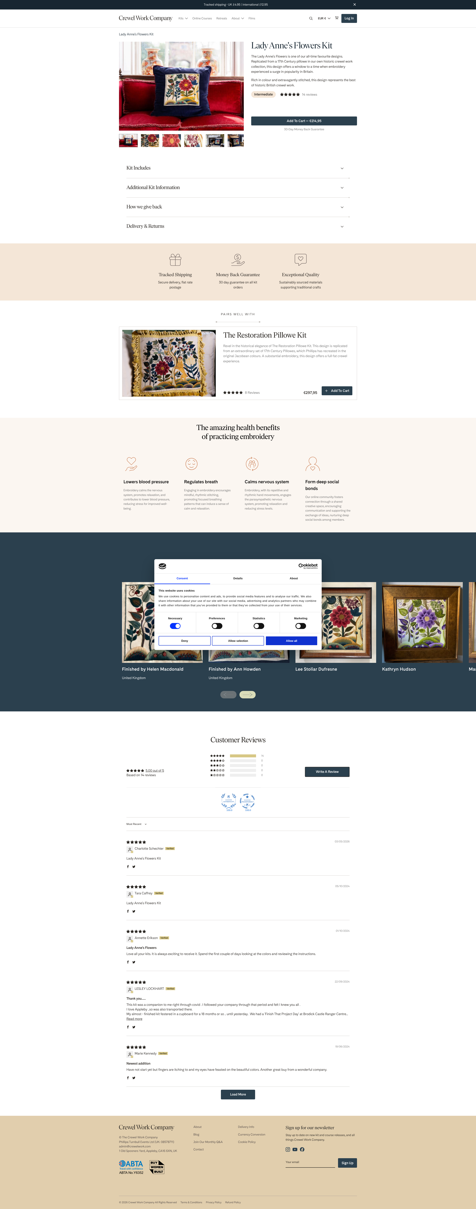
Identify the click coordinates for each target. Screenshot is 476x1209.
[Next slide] (247, 694)
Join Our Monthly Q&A (208, 1142)
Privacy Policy (213, 1202)
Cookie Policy (247, 1142)
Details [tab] (238, 578)
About (197, 1127)
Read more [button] (134, 1019)
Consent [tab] (182, 578)
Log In (350, 19)
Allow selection (238, 640)
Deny (184, 640)
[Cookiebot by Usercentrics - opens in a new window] (301, 566)
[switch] (217, 626)
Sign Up (347, 1163)
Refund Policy (233, 1202)
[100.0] (228, 801)
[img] (136, 842)
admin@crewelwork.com (135, 1146)
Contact (198, 1149)
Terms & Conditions (191, 1202)
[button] (311, 18)
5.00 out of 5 (155, 771)
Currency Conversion (251, 1134)
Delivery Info (246, 1127)
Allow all (291, 640)
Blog (196, 1134)
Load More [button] (238, 1094)
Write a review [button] (327, 772)
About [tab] (294, 578)
